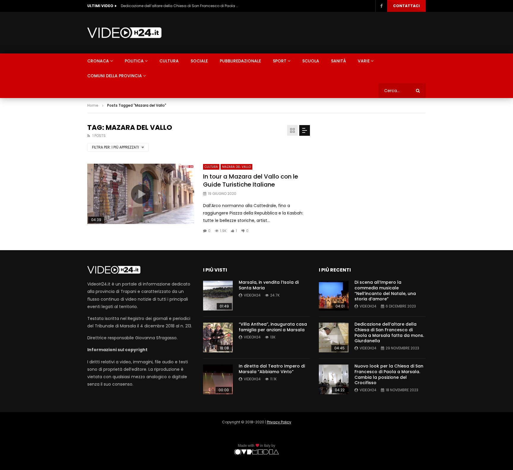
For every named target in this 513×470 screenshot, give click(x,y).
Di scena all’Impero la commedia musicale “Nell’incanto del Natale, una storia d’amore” (385, 290)
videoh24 (252, 295)
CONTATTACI (406, 5)
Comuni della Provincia (114, 76)
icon (141, 194)
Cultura (169, 61)
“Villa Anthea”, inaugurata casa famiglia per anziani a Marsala (273, 327)
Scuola (310, 61)
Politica (134, 61)
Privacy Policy (279, 422)
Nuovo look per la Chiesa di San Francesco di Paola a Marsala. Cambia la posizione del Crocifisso (388, 374)
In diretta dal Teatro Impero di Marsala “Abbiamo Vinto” (272, 369)
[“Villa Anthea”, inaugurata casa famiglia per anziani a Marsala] (218, 337)
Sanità (338, 61)
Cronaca (98, 61)
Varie (364, 61)
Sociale (199, 61)
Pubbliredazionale (240, 61)
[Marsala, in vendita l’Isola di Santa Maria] (218, 295)
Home (92, 105)
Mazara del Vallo (236, 167)
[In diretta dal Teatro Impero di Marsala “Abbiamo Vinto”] (218, 379)
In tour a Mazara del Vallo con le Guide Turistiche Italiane (250, 180)
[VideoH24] (124, 32)
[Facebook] (381, 6)
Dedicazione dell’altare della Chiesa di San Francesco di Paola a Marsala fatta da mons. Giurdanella (180, 5)
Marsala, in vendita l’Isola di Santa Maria (269, 285)
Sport (279, 61)
